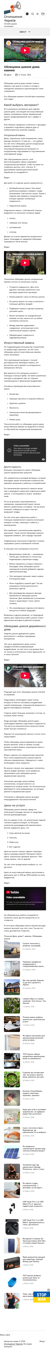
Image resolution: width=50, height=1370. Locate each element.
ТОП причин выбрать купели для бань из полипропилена (32, 1277)
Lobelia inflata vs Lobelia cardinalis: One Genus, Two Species (34, 1001)
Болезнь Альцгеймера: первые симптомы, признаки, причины (33, 1093)
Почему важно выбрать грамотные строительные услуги (34, 1019)
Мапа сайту (5, 1335)
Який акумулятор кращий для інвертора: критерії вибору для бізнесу (34, 1259)
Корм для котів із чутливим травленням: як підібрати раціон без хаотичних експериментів (34, 1112)
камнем (28, 936)
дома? (21, 936)
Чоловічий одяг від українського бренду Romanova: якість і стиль (33, 1167)
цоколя (7, 939)
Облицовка (37, 936)
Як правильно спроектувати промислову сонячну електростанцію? (34, 1148)
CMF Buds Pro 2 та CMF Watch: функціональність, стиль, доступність (34, 1222)
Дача (9, 75)
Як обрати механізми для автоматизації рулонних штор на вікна (34, 1038)
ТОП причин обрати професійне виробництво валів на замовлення (34, 1056)
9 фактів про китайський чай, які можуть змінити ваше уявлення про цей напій (33, 1075)
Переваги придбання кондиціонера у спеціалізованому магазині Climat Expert (34, 965)
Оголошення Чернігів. (13, 1344)
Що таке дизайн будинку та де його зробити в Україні (33, 982)
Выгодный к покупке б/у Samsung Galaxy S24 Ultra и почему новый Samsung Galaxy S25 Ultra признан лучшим (34, 1243)
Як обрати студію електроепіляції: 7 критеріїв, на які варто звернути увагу (32, 1186)
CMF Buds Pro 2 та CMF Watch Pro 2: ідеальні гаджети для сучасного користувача (33, 1205)
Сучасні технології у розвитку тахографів (31, 944)
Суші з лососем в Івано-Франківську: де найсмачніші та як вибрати (34, 1130)
